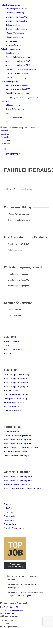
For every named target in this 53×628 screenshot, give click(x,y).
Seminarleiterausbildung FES (17, 89)
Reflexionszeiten (12, 24)
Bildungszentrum (12, 105)
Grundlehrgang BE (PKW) (16, 8)
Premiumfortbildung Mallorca (17, 57)
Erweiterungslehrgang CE (16, 16)
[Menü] (47, 153)
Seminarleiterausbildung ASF (17, 85)
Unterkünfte (6, 140)
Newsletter (5, 136)
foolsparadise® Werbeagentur (20, 595)
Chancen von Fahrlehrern (16, 28)
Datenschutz (10, 524)
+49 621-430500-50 (10, 607)
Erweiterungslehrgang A (15, 12)
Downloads (5, 143)
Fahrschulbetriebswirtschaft (17, 93)
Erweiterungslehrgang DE (16, 20)
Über (5, 101)
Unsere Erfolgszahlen (14, 109)
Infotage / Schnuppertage (16, 33)
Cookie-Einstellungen (14, 528)
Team (7, 113)
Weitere (9, 81)
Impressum (9, 520)
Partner (8, 121)
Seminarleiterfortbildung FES (17, 65)
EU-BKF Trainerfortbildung (16, 73)
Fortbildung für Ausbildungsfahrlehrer (21, 69)
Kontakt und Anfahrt (14, 117)
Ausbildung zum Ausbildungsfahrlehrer (21, 97)
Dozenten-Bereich (13, 45)
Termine (4, 130)
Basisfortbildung (12, 53)
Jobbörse (5, 133)
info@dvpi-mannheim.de (12, 610)
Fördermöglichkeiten (14, 37)
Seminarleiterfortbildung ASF (17, 61)
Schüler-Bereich (12, 41)
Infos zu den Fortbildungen (16, 77)
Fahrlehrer (10, 4)
